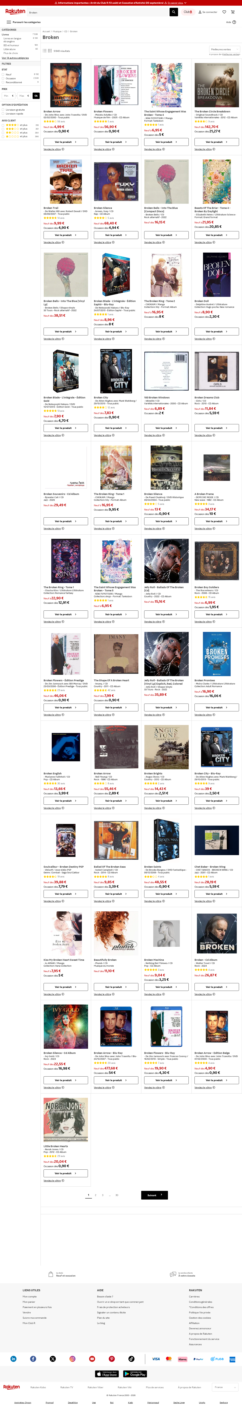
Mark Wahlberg (127, 400)
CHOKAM (151, 304)
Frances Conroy (178, 1056)
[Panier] (232, 12)
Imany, (99, 683)
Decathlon (73, 1402)
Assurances (195, 1344)
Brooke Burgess (157, 869)
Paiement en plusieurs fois (37, 1307)
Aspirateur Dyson (22, 1402)
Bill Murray (75, 683)
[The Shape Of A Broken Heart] (116, 654)
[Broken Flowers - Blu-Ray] (166, 1026)
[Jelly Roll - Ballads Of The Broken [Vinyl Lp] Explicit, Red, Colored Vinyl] (166, 654)
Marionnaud (153, 1402)
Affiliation (194, 1323)
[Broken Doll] (217, 275)
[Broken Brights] (166, 747)
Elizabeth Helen (204, 214)
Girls (198, 400)
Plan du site (103, 1317)
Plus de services (155, 1387)
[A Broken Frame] (217, 468)
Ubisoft (49, 869)
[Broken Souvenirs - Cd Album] (66, 468)
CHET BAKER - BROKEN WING (212, 869)
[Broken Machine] (166, 933)
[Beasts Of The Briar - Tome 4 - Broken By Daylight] (217, 181)
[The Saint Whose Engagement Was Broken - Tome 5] (116, 561)
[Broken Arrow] (66, 85)
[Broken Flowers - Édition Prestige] (66, 654)
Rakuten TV (66, 1387)
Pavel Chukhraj (157, 497)
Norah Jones (52, 1149)
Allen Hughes (106, 400)
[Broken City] (116, 371)
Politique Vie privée (199, 1312)
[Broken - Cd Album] (217, 933)
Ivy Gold (50, 1056)
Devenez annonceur (200, 1328)
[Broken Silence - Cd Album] (66, 1026)
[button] (177, 3)
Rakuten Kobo (38, 1387)
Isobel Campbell (104, 869)
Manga (169, 118)
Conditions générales (200, 1301)
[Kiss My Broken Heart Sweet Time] (66, 933)
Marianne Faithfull (55, 776)
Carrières (194, 1296)
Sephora (224, 1402)
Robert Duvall (73, 211)
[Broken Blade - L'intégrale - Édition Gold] (66, 371)
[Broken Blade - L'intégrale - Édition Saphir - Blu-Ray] (116, 275)
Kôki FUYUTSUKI (155, 118)
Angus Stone (153, 776)
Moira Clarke (203, 683)
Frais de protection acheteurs (113, 1307)
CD (115, 114)
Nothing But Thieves (157, 963)
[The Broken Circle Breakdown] (217, 85)
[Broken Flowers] (116, 85)
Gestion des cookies (200, 1317)
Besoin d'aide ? (105, 1296)
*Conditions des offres (201, 1307)
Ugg (94, 1402)
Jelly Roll (151, 593)
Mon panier (29, 1301)
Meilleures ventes (231, 54)
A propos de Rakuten (200, 1333)
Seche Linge (179, 1402)
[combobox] (95, 13)
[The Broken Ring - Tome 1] (116, 468)
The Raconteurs (204, 590)
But (112, 1402)
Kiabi (130, 1402)
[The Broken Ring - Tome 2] (166, 275)
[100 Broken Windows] (166, 371)
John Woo (54, 114)
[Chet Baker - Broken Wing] (217, 840)
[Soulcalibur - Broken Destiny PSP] (66, 840)
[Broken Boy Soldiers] (217, 561)
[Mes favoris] (224, 12)
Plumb (99, 963)
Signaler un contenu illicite (111, 1312)
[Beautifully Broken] (116, 933)
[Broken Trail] (66, 181)
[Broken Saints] (166, 840)
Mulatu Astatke (103, 114)
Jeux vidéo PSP (63, 869)
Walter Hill (54, 211)
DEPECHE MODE (205, 497)
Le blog (101, 1323)
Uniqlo (202, 1402)
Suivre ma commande (35, 1317)
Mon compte (30, 1296)
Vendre (27, 1312)
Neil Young (101, 776)
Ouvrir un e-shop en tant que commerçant (120, 1301)
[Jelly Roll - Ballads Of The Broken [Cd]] (166, 561)
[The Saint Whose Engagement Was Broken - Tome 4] (166, 85)
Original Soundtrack (207, 114)
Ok (36, 95)
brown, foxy (102, 211)
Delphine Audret (205, 304)
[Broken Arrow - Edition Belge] (217, 1026)
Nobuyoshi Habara (109, 307)
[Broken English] (66, 747)
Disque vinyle (67, 307)
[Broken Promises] (217, 654)
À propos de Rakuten (189, 1387)
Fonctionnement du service (204, 1338)
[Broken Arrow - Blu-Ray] (116, 1026)
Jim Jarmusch (56, 683)
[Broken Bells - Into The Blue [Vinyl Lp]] (66, 275)
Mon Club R (29, 1323)
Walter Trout (203, 963)
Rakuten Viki (124, 1387)
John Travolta (73, 114)
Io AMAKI (50, 963)
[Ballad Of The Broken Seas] (116, 840)
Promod (50, 1402)
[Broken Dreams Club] (217, 371)
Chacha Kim (51, 590)
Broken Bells (152, 214)
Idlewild (150, 400)
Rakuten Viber (95, 1387)
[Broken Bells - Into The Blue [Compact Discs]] (166, 181)
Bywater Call (52, 497)
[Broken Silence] (116, 181)
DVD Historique (175, 497)
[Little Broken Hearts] (66, 1120)
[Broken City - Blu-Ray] (217, 747)
